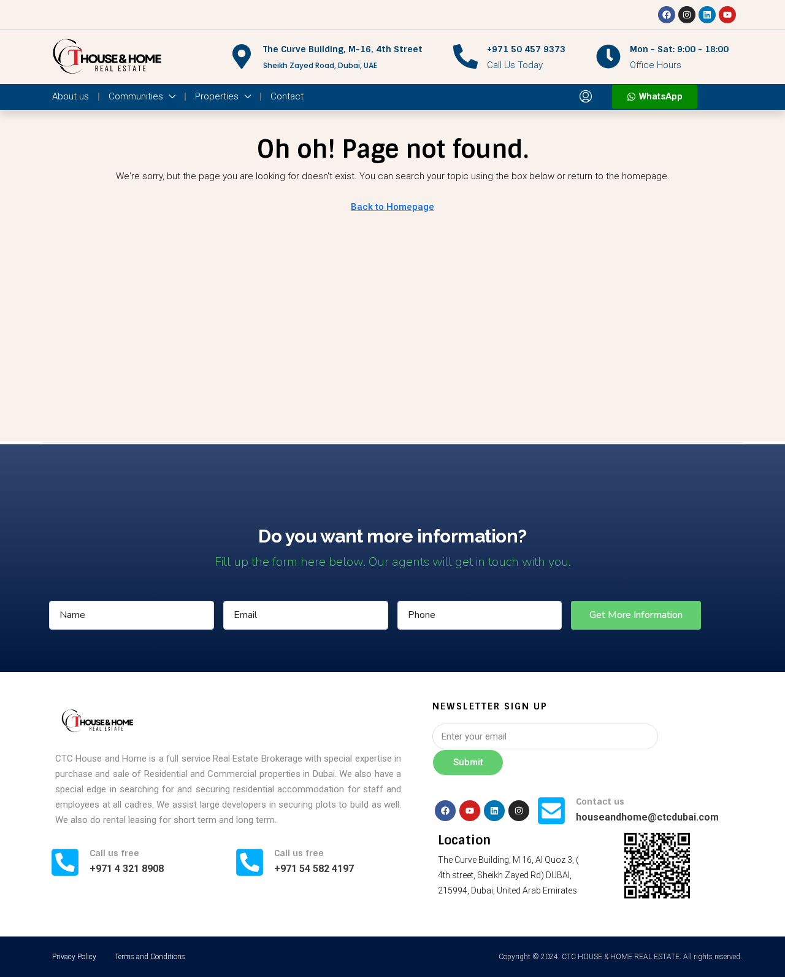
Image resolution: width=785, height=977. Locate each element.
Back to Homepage (392, 206)
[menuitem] (586, 97)
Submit (468, 762)
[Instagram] (686, 14)
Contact (287, 96)
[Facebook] (666, 14)
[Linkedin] (707, 14)
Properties (217, 96)
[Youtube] (727, 14)
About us (70, 96)
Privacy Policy (74, 956)
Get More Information (636, 615)
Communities (136, 96)
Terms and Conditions (150, 956)
